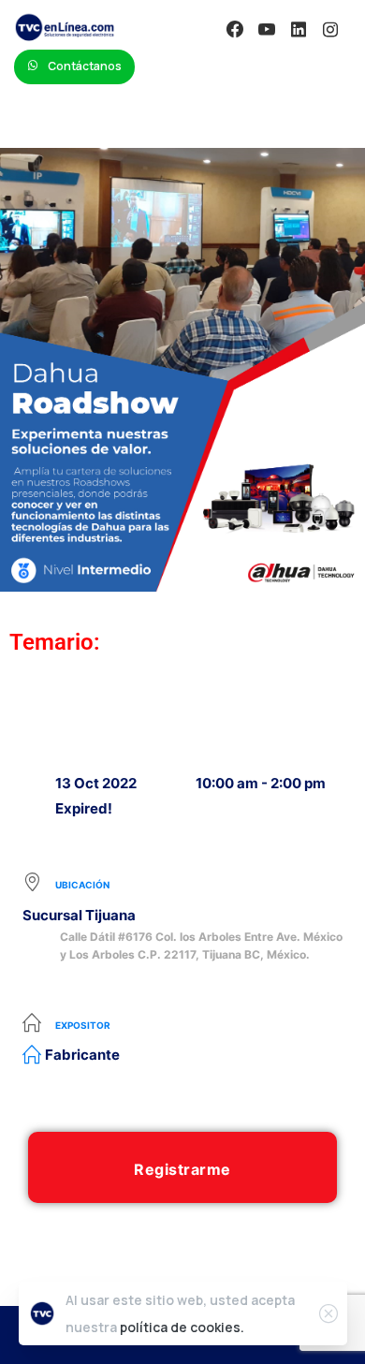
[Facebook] (235, 29)
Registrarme (182, 1169)
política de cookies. (182, 1327)
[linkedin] (298, 29)
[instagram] (330, 29)
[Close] (328, 1313)
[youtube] (267, 29)
